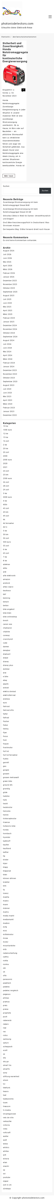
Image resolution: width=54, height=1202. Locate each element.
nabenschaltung (10, 953)
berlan (6, 606)
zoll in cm (7, 1185)
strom (5, 1080)
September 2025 (10, 292)
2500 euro (7, 478)
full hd (6, 751)
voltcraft (7, 1133)
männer (6, 908)
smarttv (6, 1069)
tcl (4, 1084)
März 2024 (7, 359)
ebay (5, 680)
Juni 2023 (7, 393)
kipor (5, 863)
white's (6, 1148)
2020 (5, 463)
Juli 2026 (7, 254)
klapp (5, 867)
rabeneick (7, 1020)
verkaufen (7, 1121)
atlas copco (8, 587)
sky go (6, 1062)
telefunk (6, 1088)
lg (4, 890)
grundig (6, 789)
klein (5, 875)
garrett (6, 763)
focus (5, 736)
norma (6, 964)
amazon (6, 579)
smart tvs (7, 1065)
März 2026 (7, 269)
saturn (6, 1043)
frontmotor (8, 748)
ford (5, 740)
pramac (6, 1002)
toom (5, 1103)
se (4, 1054)
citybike (6, 632)
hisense (6, 822)
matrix (6, 912)
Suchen (6, 186)
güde (5, 792)
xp (4, 1170)
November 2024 (10, 329)
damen (6, 647)
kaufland (7, 848)
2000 (5, 456)
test (4, 1095)
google (6, 770)
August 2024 (8, 340)
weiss (5, 1144)
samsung (7, 1039)
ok (4, 972)
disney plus (8, 665)
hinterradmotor (9, 819)
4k (4, 520)
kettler (6, 852)
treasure (6, 1106)
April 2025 (7, 311)
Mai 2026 (7, 262)
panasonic (7, 979)
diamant (7, 654)
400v (5, 505)
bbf (4, 594)
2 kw (5, 445)
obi (4, 968)
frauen (6, 744)
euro (5, 703)
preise (5, 1009)
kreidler (6, 882)
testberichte (8, 1099)
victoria (6, 1125)
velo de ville (8, 1118)
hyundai (6, 837)
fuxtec (5, 759)
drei (4, 673)
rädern (6, 1024)
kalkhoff (6, 841)
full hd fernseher (10, 755)
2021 (5, 467)
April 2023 (7, 400)
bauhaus (7, 591)
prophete (7, 1013)
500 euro (7, 542)
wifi (4, 1155)
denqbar (6, 650)
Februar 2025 (9, 318)
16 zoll (6, 441)
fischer (6, 721)
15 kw (5, 437)
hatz (5, 800)
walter (5, 1136)
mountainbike (9, 946)
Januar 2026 (8, 277)
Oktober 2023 (9, 378)
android (6, 583)
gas (4, 766)
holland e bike (9, 826)
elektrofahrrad (9, 695)
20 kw (5, 449)
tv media (7, 1110)
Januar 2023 (8, 411)
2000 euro (7, 460)
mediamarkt (8, 919)
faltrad (6, 718)
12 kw (5, 434)
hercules (6, 811)
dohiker (6, 669)
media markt (8, 916)
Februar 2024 (9, 363)
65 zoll (6, 553)
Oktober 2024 (9, 333)
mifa (5, 927)
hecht (5, 804)
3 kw (5, 493)
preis (5, 1005)
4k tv (5, 527)
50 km (5, 535)
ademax (6, 564)
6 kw (5, 549)
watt (5, 1140)
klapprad (7, 871)
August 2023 (8, 385)
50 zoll (6, 538)
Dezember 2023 (10, 370)
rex (4, 1032)
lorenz (5, 893)
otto (5, 976)
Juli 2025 (7, 299)
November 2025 (10, 284)
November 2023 (10, 374)
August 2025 (8, 296)
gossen (6, 774)
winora (6, 1159)
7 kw (5, 557)
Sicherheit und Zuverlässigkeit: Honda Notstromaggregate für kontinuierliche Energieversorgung (15, 52)
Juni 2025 (7, 303)
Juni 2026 (7, 258)
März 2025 (7, 314)
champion (7, 628)
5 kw (5, 531)
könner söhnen (9, 878)
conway (6, 635)
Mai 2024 (7, 352)
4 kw (5, 501)
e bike (5, 677)
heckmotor (7, 807)
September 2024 (10, 337)
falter (5, 714)
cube (5, 643)
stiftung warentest (11, 1076)
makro (6, 901)
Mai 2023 (7, 396)
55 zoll (6, 546)
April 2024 (7, 355)
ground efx (8, 785)
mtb (4, 949)
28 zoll (6, 486)
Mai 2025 (7, 307)
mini (5, 931)
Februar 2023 (9, 408)
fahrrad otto (8, 710)
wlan (5, 1162)
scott (5, 1050)
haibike (6, 796)
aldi (4, 572)
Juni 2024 (7, 348)
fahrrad (6, 706)
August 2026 (8, 251)
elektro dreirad (9, 691)
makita (6, 897)
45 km (5, 512)
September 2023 (10, 382)
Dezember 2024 (10, 325)
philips (6, 998)
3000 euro (7, 497)
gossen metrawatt (11, 777)
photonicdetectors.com (17, 23)
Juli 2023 (7, 389)
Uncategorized (9, 1114)
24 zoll (6, 471)
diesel (5, 658)
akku (5, 568)
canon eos (7, 624)
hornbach (7, 834)
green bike (7, 781)
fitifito (5, 729)
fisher (5, 725)
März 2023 (7, 404)
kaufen (6, 845)
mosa (5, 938)
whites (6, 1151)
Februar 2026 (9, 273)
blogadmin (7, 90)
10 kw (5, 426)
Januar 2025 (8, 322)
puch (5, 1017)
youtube (6, 1177)
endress (6, 699)
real (4, 1028)
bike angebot (9, 609)
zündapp (7, 1189)
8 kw (5, 561)
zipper (5, 1181)
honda (5, 93)
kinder (5, 860)
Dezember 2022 (10, 415)
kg (4, 856)
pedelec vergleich (10, 991)
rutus (5, 1035)
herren (6, 815)
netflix (6, 957)
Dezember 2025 (10, 281)
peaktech (7, 983)
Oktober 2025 (9, 288)
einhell (6, 688)
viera (5, 1129)
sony (5, 1073)
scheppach (8, 1047)
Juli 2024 (7, 344)
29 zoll (6, 490)
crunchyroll (8, 639)
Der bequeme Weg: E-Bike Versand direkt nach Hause (26, 229)
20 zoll (6, 452)
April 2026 (7, 266)
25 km (5, 475)
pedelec (6, 987)
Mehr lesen (9, 176)
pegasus (7, 994)
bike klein (7, 613)
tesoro (6, 1091)
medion (6, 923)
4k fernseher (8, 523)
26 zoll (6, 482)
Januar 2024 (8, 367)
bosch (5, 620)
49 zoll (6, 516)
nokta (5, 961)
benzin (6, 602)
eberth (6, 684)
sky (4, 1058)
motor (5, 942)
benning (6, 598)
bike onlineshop (10, 617)
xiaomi (6, 1166)
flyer (5, 733)
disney (6, 662)
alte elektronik (9, 576)
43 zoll (6, 508)
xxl (4, 1174)
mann (5, 905)
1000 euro (7, 430)
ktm (4, 886)
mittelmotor (8, 934)
